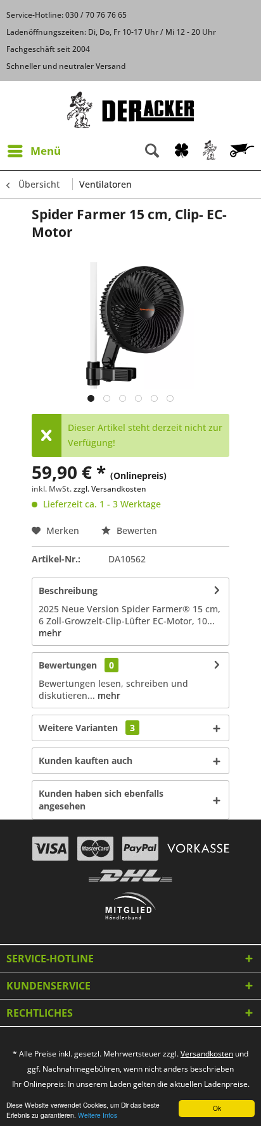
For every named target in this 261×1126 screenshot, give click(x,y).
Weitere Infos (97, 1115)
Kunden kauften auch (85, 760)
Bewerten (135, 530)
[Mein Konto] (210, 151)
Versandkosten (207, 1053)
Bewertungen (68, 665)
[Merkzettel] (181, 151)
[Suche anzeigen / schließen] (152, 151)
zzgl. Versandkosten (109, 488)
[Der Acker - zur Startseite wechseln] (130, 110)
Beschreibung (68, 590)
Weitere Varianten (87, 728)
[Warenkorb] (243, 151)
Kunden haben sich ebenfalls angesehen (101, 799)
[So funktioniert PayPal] (140, 849)
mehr (50, 633)
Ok (217, 1108)
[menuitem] (33, 151)
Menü (45, 150)
